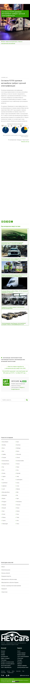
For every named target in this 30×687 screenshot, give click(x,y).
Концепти (19, 662)
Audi (17, 441)
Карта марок (3, 672)
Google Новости (15, 389)
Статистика (20, 658)
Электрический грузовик (16, 357)
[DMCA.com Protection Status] (15, 681)
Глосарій (19, 660)
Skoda (17, 511)
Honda (3, 473)
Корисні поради (21, 654)
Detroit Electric (5, 460)
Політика (8, 671)
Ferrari (18, 463)
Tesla (17, 517)
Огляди (3, 653)
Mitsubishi (4, 495)
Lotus (17, 485)
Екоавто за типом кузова (7, 662)
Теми (23, 671)
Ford (3, 470)
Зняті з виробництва (6, 667)
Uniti (17, 520)
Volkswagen (5, 523)
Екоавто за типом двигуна (7, 663)
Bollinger (18, 448)
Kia (3, 479)
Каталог (3, 651)
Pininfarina (19, 501)
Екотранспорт (4, 656)
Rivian (17, 507)
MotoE (3, 566)
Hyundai (18, 473)
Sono (17, 514)
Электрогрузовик (11, 361)
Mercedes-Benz (6, 492)
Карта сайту (18, 671)
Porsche (18, 504)
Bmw (3, 448)
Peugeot (4, 501)
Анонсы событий (6, 573)
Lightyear (4, 485)
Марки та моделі (5, 658)
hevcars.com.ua (25, 141)
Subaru (4, 517)
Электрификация (6, 357)
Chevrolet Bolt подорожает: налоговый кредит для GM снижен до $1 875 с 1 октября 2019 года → (15, 372)
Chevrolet (18, 454)
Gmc (17, 470)
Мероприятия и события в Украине (10, 582)
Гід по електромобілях (23, 656)
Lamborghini (19, 479)
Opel (17, 498)
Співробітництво (10, 672)
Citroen (18, 457)
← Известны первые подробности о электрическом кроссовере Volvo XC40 (15, 367)
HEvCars (3, 41)
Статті (18, 651)
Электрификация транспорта (7, 359)
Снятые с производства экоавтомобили (11, 585)
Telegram (21, 387)
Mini (17, 492)
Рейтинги (19, 663)
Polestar (4, 504)
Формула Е (4, 588)
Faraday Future (5, 463)
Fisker (17, 467)
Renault (4, 507)
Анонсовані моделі (6, 665)
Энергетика (4, 592)
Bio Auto (18, 444)
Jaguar (4, 476)
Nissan (3, 498)
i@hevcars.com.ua (24, 675)
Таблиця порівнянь (22, 665)
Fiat (3, 467)
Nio (17, 495)
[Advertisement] (15, 61)
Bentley (4, 444)
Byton (17, 451)
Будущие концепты (6, 576)
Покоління (3, 660)
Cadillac (4, 454)
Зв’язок (13, 671)
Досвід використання (22, 667)
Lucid (3, 489)
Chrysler (4, 457)
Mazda (18, 489)
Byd (3, 451)
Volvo (17, 523)
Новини (3, 654)
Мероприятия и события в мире (9, 579)
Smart (3, 514)
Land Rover (4, 482)
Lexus (17, 482)
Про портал (3, 671)
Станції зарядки (21, 653)
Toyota (3, 520)
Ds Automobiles (20, 460)
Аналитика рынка (6, 569)
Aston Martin (5, 441)
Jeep (17, 476)
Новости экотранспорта (11, 41)
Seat (3, 511)
